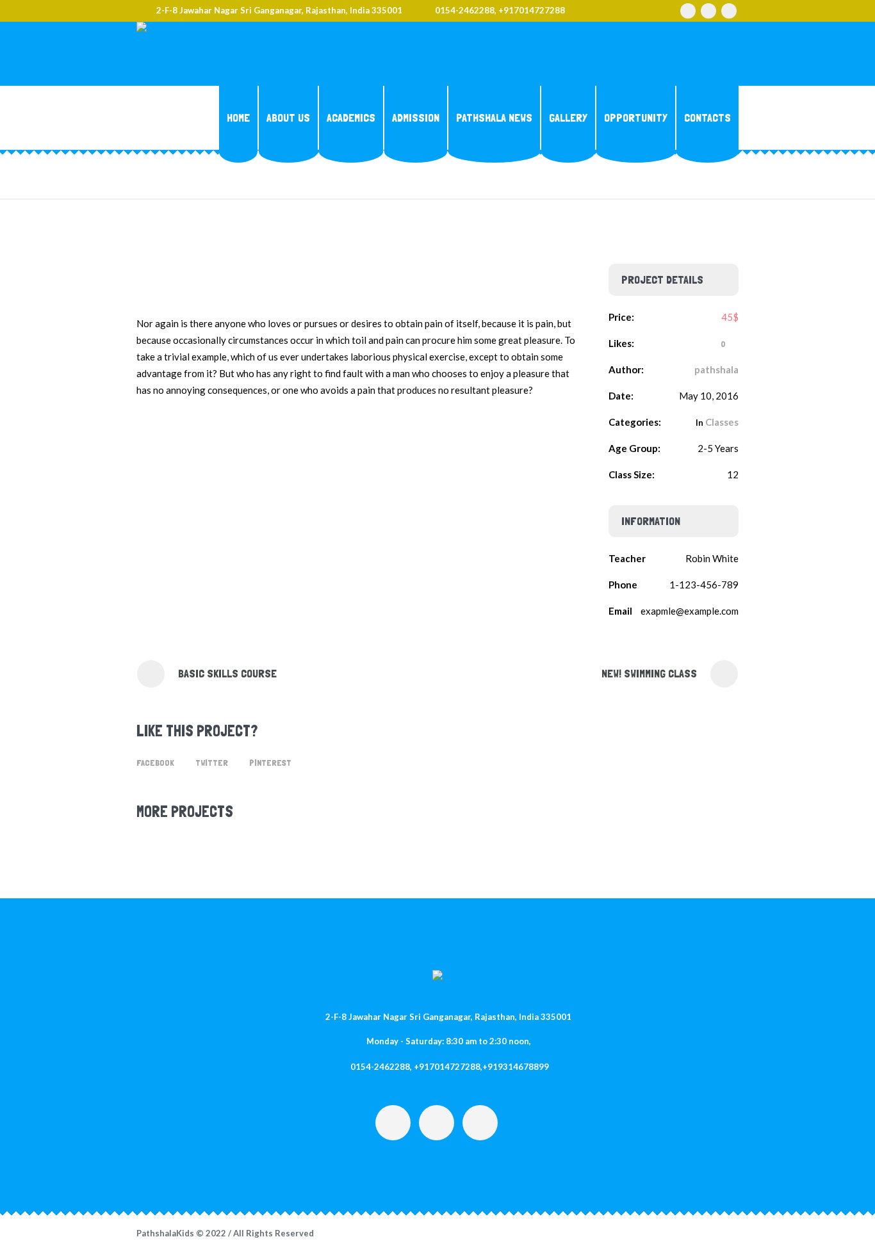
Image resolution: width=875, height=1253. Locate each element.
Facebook (155, 762)
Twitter (211, 762)
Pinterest (270, 762)
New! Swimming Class (649, 673)
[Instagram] (688, 11)
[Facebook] (708, 11)
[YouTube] (729, 11)
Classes (722, 422)
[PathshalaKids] (437, 978)
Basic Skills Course (227, 673)
